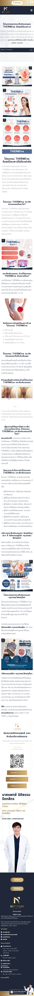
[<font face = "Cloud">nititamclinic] (1, 963)
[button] (31, 10)
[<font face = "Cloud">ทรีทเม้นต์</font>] (1, 939)
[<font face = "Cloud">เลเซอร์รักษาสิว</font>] (1, 932)
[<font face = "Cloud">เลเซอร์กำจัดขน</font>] (1, 937)
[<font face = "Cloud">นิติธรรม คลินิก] (1, 960)
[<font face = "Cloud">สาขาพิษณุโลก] (1, 967)
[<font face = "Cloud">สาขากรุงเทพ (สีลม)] (1, 971)
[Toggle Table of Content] (30, 50)
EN (31, 2)
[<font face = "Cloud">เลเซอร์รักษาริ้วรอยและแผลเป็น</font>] (1, 934)
